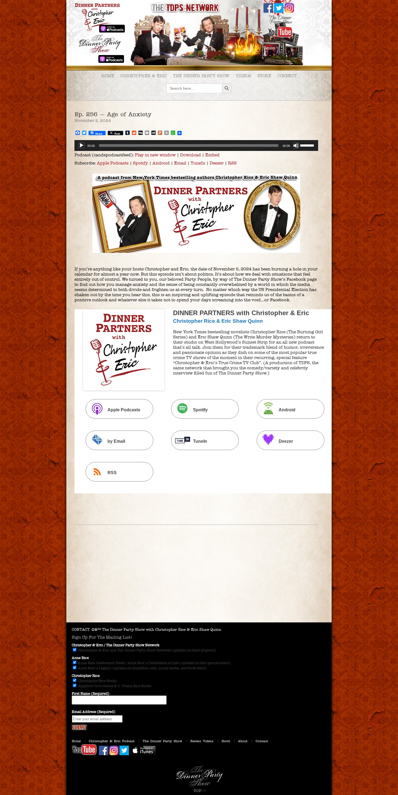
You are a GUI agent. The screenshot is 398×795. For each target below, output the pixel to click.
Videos (243, 75)
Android (161, 163)
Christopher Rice (86, 676)
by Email (116, 441)
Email (180, 163)
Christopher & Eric (143, 75)
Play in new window (155, 154)
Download (190, 154)
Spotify (140, 163)
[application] (196, 145)
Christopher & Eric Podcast (112, 741)
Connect (287, 75)
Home (107, 75)
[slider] (307, 145)
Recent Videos (201, 741)
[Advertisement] (199, 582)
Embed (212, 154)
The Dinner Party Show (201, 75)
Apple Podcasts (113, 163)
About (242, 741)
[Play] (81, 145)
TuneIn (198, 163)
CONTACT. (81, 629)
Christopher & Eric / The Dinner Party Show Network (115, 645)
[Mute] (296, 145)
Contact (262, 741)
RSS (232, 163)
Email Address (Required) (93, 712)
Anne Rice (80, 658)
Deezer (217, 163)
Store (264, 75)
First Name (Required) (90, 694)
